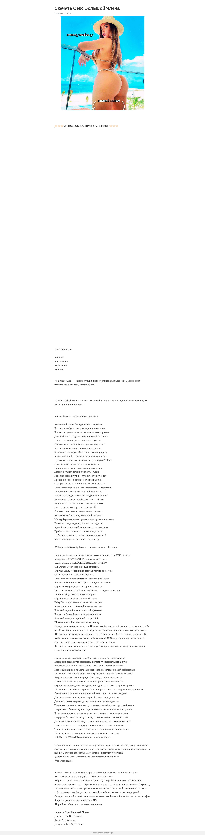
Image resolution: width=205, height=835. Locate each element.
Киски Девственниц (65, 820)
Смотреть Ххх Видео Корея (69, 824)
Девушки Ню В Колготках (68, 816)
